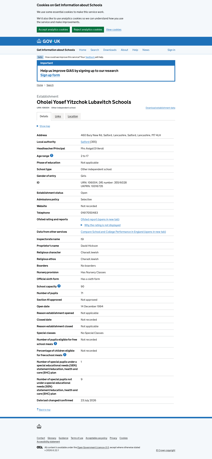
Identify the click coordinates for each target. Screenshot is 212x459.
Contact (41, 438)
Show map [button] (45, 126)
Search (95, 50)
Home (82, 50)
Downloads (110, 50)
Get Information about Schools (56, 50)
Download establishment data (160, 107)
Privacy (113, 438)
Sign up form (50, 75)
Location (73, 116)
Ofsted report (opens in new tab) (100, 219)
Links (58, 116)
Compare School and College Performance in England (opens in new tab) (123, 231)
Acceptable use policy (96, 438)
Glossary (52, 438)
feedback (90, 57)
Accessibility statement (48, 441)
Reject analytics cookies (88, 29)
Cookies (124, 438)
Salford (85, 141)
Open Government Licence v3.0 (93, 447)
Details (44, 116)
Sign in (171, 50)
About (124, 50)
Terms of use (77, 438)
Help (135, 50)
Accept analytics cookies (53, 29)
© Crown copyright (165, 450)
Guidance (63, 438)
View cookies (113, 29)
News (145, 50)
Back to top (44, 409)
